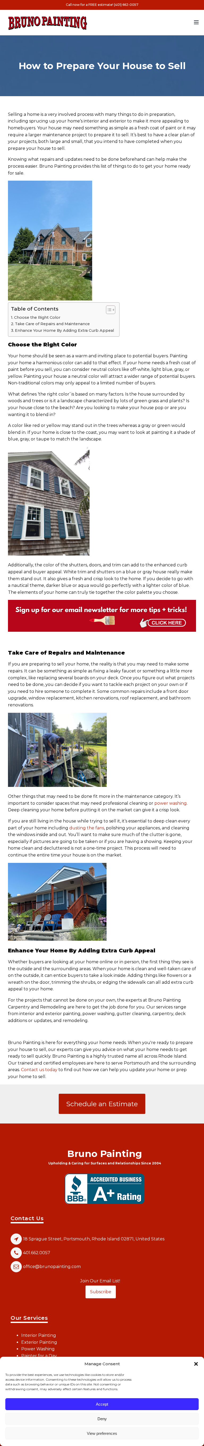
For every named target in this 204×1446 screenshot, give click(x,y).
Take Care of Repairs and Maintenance (52, 323)
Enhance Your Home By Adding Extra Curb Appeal (64, 330)
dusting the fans (86, 827)
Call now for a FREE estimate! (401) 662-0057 (102, 5)
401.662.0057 (36, 1252)
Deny (102, 1419)
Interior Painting (38, 1335)
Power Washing (38, 1348)
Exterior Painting (39, 1342)
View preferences (102, 1433)
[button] (196, 1364)
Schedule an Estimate (102, 1104)
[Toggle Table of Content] (108, 309)
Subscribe (100, 1291)
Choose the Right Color (37, 317)
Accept (102, 1404)
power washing (170, 803)
